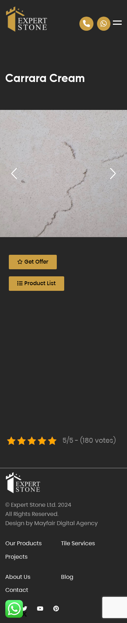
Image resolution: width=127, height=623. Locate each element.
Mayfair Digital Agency (66, 523)
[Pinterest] (56, 609)
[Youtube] (40, 609)
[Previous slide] (14, 173)
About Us (17, 577)
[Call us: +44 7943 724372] (86, 24)
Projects (16, 557)
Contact (16, 590)
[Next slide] (113, 173)
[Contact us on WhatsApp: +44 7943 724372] (103, 24)
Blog (67, 577)
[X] (24, 609)
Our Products (23, 543)
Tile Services (78, 543)
